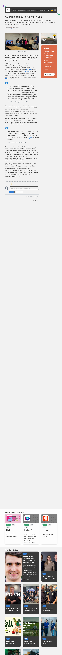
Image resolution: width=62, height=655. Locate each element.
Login (11, 192)
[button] (52, 10)
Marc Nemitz (16, 27)
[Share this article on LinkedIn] (33, 200)
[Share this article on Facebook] (35, 200)
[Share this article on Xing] (37, 200)
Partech (26, 71)
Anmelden (19, 192)
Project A (29, 69)
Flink (6, 79)
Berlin (44, 42)
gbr (30, 137)
